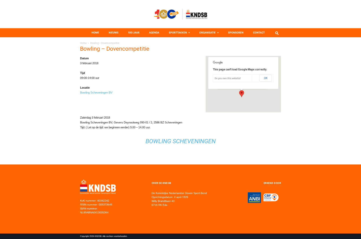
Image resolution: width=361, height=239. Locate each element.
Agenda (154, 32)
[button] (241, 93)
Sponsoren (235, 32)
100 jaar (134, 32)
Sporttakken (178, 32)
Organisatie (207, 32)
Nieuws (113, 32)
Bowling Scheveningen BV (96, 92)
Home (95, 32)
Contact (259, 32)
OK (265, 78)
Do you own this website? (228, 78)
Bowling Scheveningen (181, 141)
